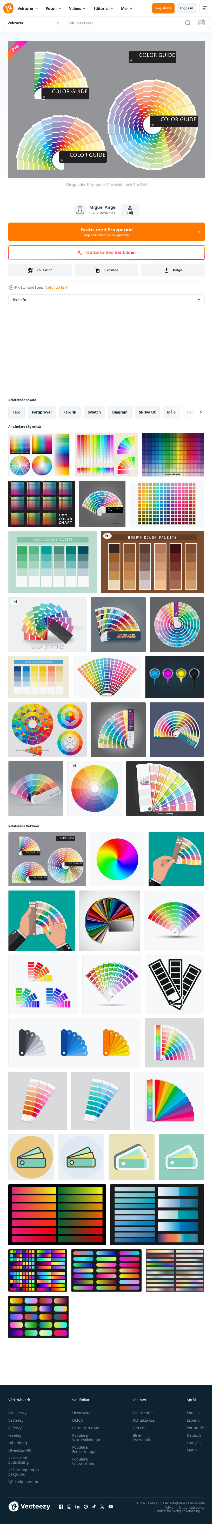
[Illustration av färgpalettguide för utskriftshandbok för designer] (35, 786)
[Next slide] (192, 409)
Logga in (186, 8)
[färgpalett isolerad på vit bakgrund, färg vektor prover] (109, 918)
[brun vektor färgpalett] (152, 559)
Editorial (101, 8)
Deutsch (190, 1432)
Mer (124, 8)
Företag (15, 1432)
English (189, 1409)
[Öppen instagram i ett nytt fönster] (69, 1504)
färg (16, 409)
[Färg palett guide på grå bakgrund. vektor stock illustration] (174, 1040)
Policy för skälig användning (174, 1508)
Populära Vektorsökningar (85, 1434)
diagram (120, 409)
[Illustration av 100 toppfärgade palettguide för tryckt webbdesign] (118, 622)
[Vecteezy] (8, 8)
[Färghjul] (47, 727)
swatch (94, 409)
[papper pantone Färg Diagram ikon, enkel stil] (174, 981)
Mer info (19, 297)
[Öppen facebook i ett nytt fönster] (61, 1504)
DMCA (76, 1417)
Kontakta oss (141, 1417)
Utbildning (17, 1439)
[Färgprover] (39, 452)
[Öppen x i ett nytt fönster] (102, 1504)
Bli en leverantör (139, 1434)
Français (190, 1439)
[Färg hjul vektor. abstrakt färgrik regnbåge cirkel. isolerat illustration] (117, 857)
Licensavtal (80, 1409)
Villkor (166, 1504)
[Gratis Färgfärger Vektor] (106, 452)
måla (171, 409)
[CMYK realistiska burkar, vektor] (174, 674)
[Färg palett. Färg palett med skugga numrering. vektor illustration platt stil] (74, 1040)
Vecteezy (15, 1417)
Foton (51, 8)
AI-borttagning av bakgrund (23, 1469)
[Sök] (188, 23)
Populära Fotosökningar (83, 1446)
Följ (130, 213)
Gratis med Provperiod (107, 231)
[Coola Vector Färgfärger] (173, 452)
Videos (75, 8)
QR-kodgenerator (23, 1478)
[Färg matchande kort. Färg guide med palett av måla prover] (43, 981)
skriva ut (147, 409)
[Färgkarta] (47, 622)
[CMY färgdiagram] (41, 501)
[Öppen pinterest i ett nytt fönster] (86, 1504)
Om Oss (137, 1424)
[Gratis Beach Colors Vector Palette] (38, 674)
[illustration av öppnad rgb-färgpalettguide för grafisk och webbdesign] (177, 727)
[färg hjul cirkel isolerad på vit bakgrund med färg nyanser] (94, 786)
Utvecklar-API (19, 1447)
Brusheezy (17, 1409)
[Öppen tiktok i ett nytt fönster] (94, 1504)
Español (190, 1417)
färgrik (69, 409)
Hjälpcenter (140, 1409)
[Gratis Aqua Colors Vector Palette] (52, 559)
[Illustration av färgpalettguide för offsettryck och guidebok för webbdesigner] (118, 727)
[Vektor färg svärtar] (165, 786)
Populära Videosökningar (84, 1458)
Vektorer (26, 8)
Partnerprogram (85, 1424)
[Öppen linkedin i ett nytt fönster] (77, 1504)
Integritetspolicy (188, 1504)
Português (192, 1424)
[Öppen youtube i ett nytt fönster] (111, 1504)
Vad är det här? (56, 287)
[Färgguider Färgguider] (47, 857)
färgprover (42, 409)
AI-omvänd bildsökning (18, 1457)
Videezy (15, 1424)
